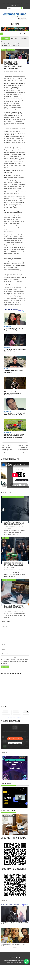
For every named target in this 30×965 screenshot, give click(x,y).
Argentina (4, 580)
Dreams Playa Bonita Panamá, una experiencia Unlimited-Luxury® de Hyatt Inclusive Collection (22, 449)
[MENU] (1, 34)
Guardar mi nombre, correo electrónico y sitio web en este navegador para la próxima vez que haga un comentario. (14, 661)
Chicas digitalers (18, 611)
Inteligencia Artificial (11, 497)
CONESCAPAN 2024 (19, 73)
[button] (26, 961)
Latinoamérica (20, 497)
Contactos (17, 5)
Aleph (15, 528)
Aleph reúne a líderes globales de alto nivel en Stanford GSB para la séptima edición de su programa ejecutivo (14, 523)
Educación (4, 49)
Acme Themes (19, 962)
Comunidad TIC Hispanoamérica (22, 3)
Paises (12, 5)
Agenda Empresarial (10, 3)
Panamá (13, 49)
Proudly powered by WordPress (12, 960)
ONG (3, 537)
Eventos (8, 49)
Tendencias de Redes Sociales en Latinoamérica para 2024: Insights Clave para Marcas (7, 449)
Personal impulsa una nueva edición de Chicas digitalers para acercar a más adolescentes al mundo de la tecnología (14, 606)
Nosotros (3, 3)
